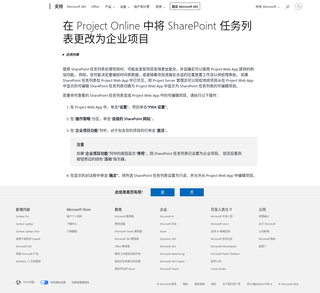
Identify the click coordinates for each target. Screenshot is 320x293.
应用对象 (72, 54)
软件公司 (216, 261)
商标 (213, 284)
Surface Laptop (24, 224)
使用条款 (199, 284)
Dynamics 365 (168, 239)
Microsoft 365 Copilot (172, 261)
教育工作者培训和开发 (128, 254)
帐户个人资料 (74, 216)
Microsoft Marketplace (224, 246)
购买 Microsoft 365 (185, 6)
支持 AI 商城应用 (220, 231)
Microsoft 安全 (168, 224)
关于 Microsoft (267, 224)
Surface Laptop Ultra (27, 231)
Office (95, 6)
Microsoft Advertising (172, 254)
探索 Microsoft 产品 (27, 254)
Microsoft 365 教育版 (127, 239)
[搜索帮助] (287, 6)
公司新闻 (264, 231)
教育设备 (120, 224)
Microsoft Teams (169, 269)
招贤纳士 (264, 216)
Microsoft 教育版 (124, 216)
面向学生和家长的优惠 (128, 261)
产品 (108, 6)
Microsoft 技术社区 (222, 239)
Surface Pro (22, 216)
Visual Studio (218, 269)
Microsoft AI (167, 216)
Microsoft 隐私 (267, 239)
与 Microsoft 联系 (167, 284)
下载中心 (72, 224)
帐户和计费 (141, 6)
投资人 (263, 246)
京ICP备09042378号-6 (259, 284)
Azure (163, 231)
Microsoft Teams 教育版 (128, 231)
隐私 (185, 284)
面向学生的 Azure (125, 269)
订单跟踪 (72, 231)
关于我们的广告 (232, 284)
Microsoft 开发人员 (222, 216)
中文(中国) (29, 282)
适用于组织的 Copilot (28, 239)
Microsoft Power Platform (225, 254)
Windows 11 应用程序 (28, 261)
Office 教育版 (122, 246)
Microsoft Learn (220, 224)
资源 (159, 6)
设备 (123, 6)
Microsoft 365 (76, 6)
